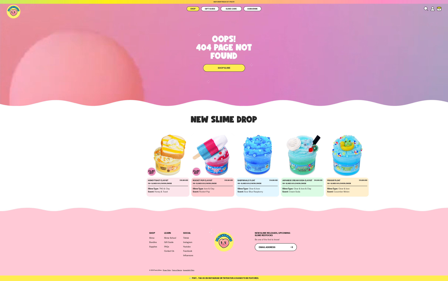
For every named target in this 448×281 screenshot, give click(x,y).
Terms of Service (177, 270)
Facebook (187, 251)
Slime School (170, 238)
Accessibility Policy (188, 270)
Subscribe (252, 9)
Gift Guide (210, 9)
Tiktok (186, 238)
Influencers (188, 255)
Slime (151, 238)
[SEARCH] (426, 8)
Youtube (187, 247)
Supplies (153, 247)
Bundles (153, 242)
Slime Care (231, 9)
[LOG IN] (432, 8)
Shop (193, 9)
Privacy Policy (167, 270)
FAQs (166, 247)
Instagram (187, 242)
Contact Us (169, 251)
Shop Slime (224, 68)
